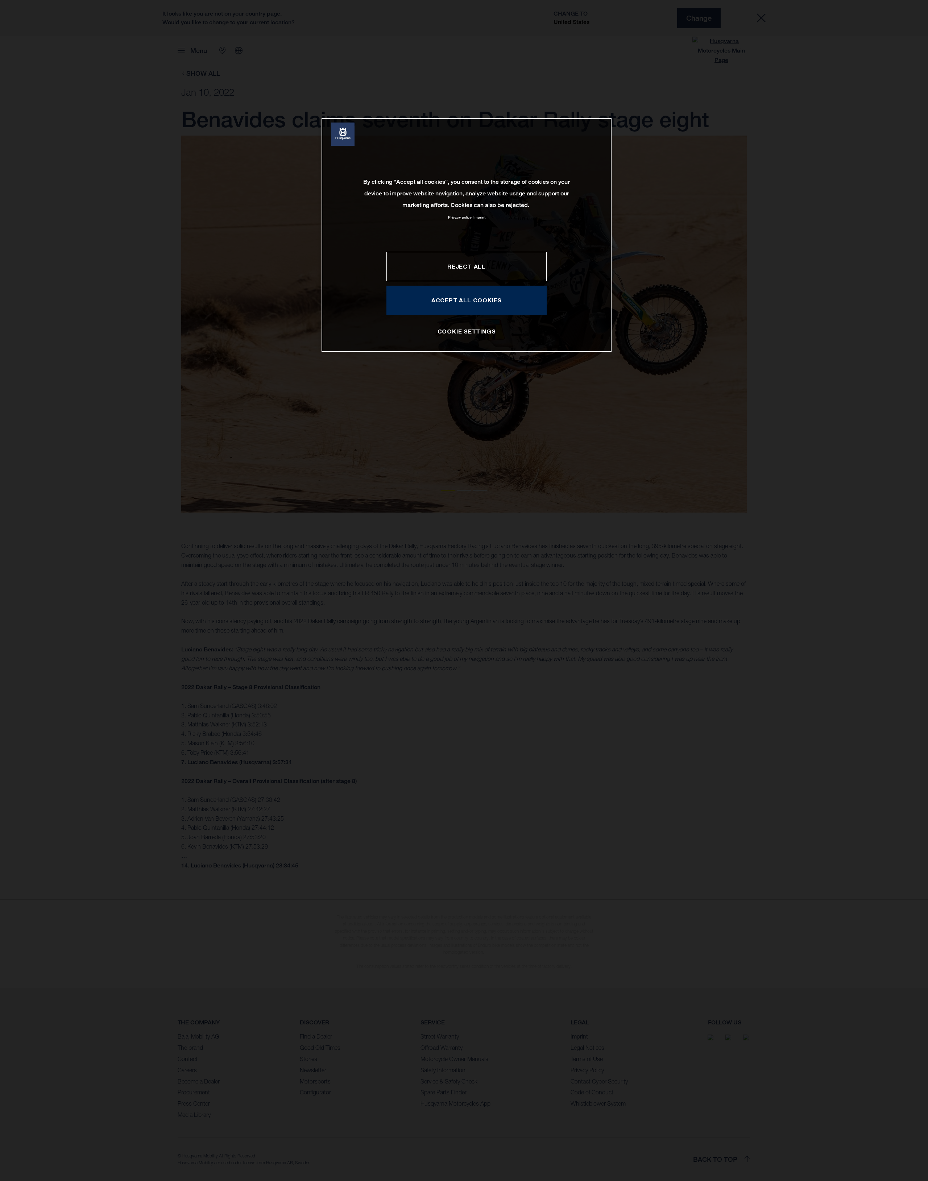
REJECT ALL (466, 266)
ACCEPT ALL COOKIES (466, 300)
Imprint (479, 217)
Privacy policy (460, 217)
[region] (467, 235)
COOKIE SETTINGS (467, 331)
